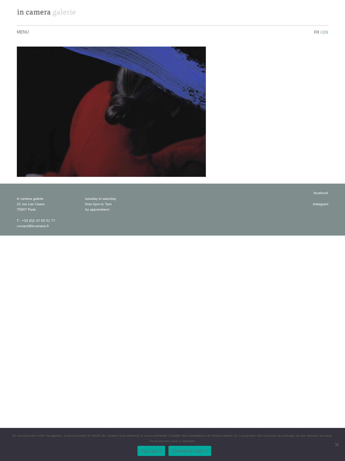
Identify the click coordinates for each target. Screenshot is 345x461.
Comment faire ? (190, 451)
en (325, 32)
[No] (336, 444)
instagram (320, 204)
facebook (321, 193)
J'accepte (151, 451)
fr (316, 32)
